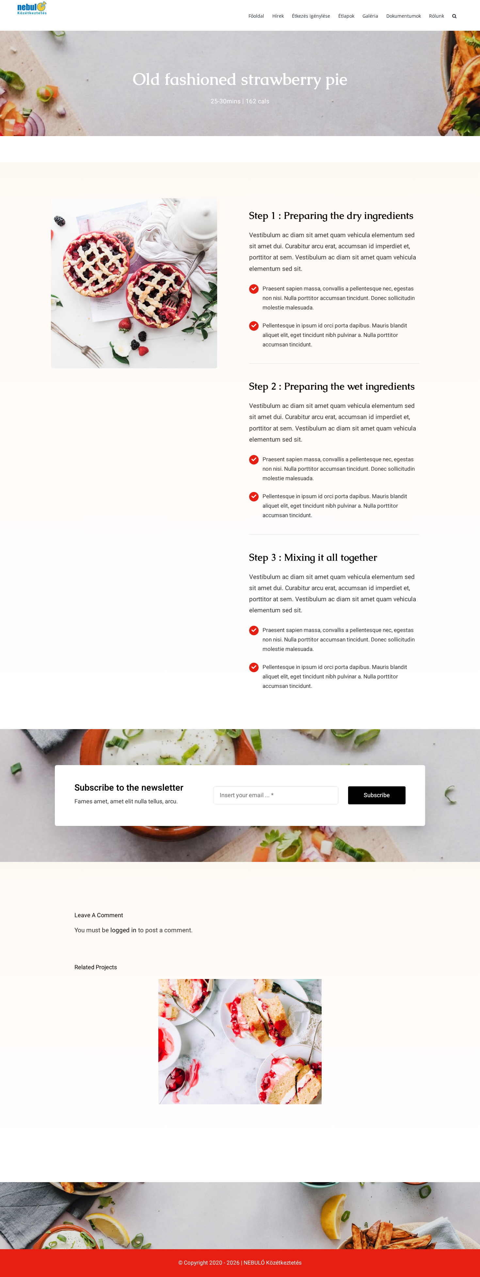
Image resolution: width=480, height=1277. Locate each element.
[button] (454, 15)
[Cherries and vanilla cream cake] (240, 1041)
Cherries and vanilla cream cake (240, 1035)
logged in (123, 930)
